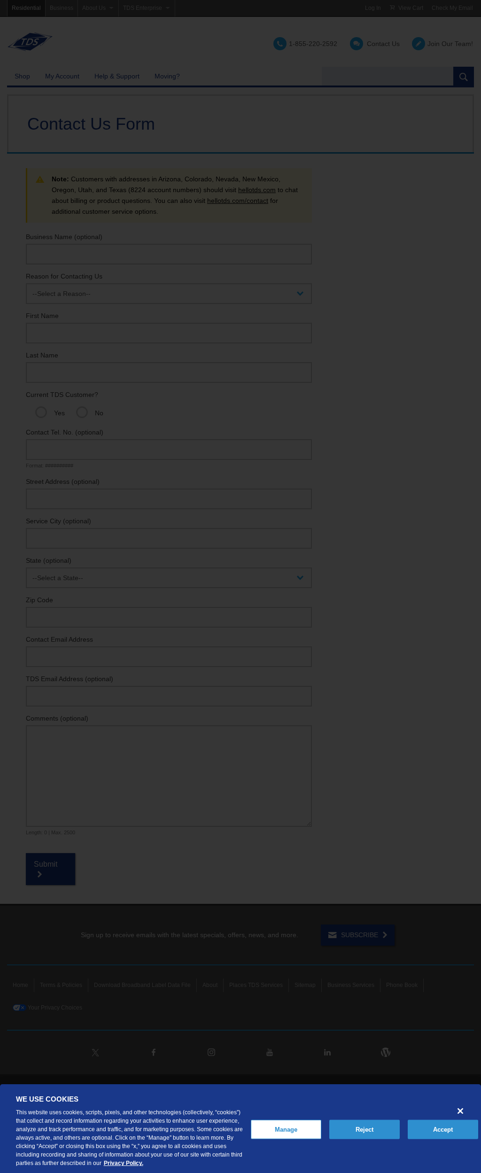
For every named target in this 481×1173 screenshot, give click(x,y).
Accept (443, 1129)
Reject (365, 1129)
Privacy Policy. (123, 1163)
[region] (240, 1128)
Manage (286, 1129)
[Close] (460, 1111)
